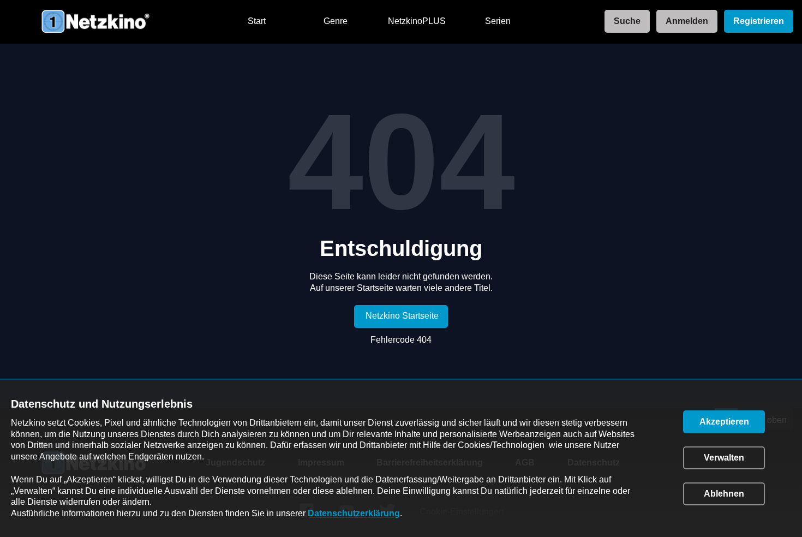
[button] (724, 421)
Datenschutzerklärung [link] (354, 513)
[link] (624, 22)
